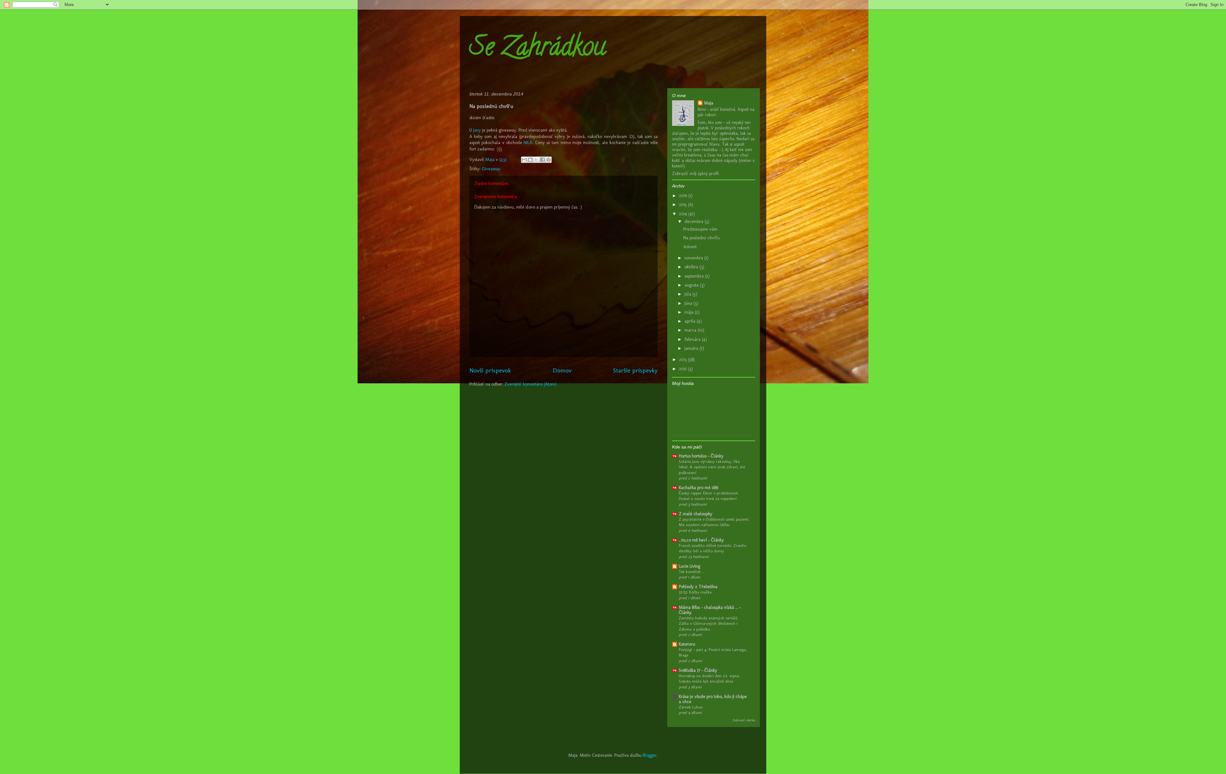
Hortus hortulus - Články (701, 456)
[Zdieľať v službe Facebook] (542, 160)
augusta (692, 285)
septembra (695, 276)
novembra (694, 258)
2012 (683, 369)
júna (689, 303)
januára (692, 348)
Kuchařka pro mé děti (698, 487)
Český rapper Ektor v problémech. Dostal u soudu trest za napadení (709, 495)
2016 (683, 195)
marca (691, 330)
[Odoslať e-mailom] (524, 160)
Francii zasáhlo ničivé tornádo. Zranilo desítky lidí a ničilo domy (712, 548)
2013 (683, 359)
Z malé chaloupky (695, 514)
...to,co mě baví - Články (701, 540)
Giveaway (491, 169)
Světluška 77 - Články (698, 670)
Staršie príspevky (635, 370)
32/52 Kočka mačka (695, 591)
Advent (690, 246)
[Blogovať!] (530, 160)
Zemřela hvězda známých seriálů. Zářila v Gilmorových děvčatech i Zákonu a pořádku (708, 623)
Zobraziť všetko (744, 720)
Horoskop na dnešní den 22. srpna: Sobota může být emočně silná (709, 678)
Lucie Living (689, 566)
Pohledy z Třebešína (698, 586)
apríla (691, 321)
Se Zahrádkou (537, 49)
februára (693, 339)
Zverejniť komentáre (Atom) (530, 384)
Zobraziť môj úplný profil (695, 173)
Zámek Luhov (691, 706)
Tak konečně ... (692, 571)
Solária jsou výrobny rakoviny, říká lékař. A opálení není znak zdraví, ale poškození (712, 467)
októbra (692, 267)
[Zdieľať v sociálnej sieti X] (536, 160)
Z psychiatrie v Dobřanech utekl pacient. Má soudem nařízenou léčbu (714, 522)
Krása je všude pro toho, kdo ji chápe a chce (713, 699)
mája (690, 312)
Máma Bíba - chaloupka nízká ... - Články (710, 610)
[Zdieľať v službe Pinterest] (548, 160)
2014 (683, 214)
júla (688, 294)
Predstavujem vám (700, 229)
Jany (477, 130)
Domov (562, 370)
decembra (695, 221)
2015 (683, 204)
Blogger (650, 755)
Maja (708, 103)
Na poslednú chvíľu (701, 238)
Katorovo (687, 644)
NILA (528, 142)
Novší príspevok (490, 370)
